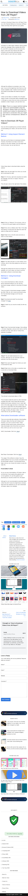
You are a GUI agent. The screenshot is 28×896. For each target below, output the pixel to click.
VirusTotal (20, 833)
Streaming (4, 864)
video (23, 522)
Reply (24, 633)
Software (4, 861)
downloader (8, 522)
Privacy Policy (5, 888)
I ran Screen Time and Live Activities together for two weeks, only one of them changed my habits (16, 723)
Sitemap (4, 891)
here (9, 301)
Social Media (5, 857)
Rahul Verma (6, 17)
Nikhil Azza (17, 19)
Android (4, 843)
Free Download (16, 522)
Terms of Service (6, 884)
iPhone (3, 854)
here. (19, 411)
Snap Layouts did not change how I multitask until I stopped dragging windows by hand (16, 732)
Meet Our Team (5, 877)
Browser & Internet (6, 847)
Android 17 (21, 5)
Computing (4, 850)
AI (2, 840)
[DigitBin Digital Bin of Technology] (13, 1)
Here (17, 431)
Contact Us (4, 881)
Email (2, 670)
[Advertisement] (14, 71)
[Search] (1, 1)
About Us (4, 874)
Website (3, 675)
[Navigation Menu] (26, 2)
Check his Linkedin (21, 559)
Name (3, 664)
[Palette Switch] (24, 1)
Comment (4, 681)
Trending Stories (13, 5)
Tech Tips (4, 19)
